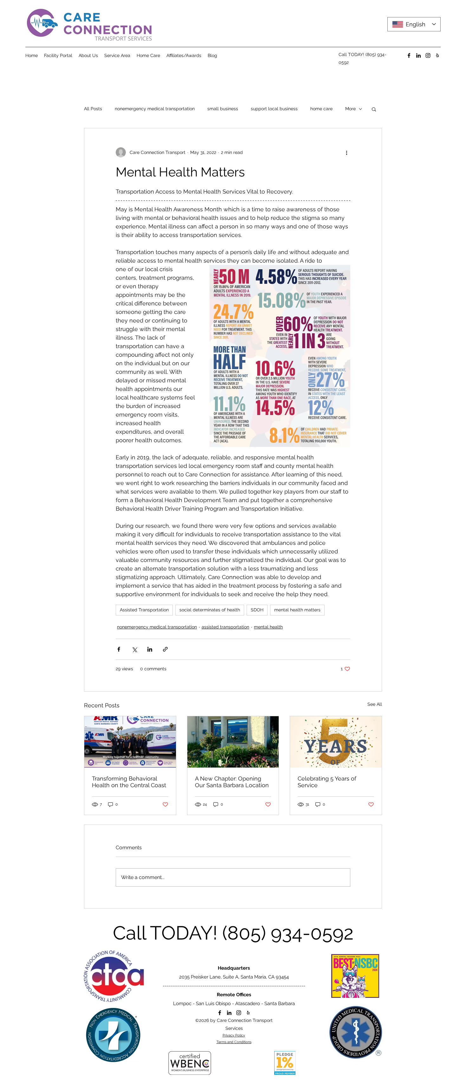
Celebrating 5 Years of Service (327, 781)
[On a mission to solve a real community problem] (336, 742)
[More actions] (346, 152)
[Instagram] (428, 55)
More (350, 108)
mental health (268, 626)
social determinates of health (209, 609)
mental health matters (297, 609)
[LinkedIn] (418, 55)
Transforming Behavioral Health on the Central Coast (129, 781)
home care (321, 108)
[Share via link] (165, 649)
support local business (274, 108)
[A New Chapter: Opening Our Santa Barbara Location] (233, 742)
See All (374, 704)
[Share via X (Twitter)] (134, 649)
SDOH (257, 609)
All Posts (93, 108)
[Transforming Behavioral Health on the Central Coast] (130, 742)
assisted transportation (225, 626)
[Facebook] (409, 55)
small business (222, 108)
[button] (374, 109)
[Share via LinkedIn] (150, 649)
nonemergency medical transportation (155, 108)
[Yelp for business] (437, 55)
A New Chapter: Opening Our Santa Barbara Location (232, 781)
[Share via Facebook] (119, 649)
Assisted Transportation (144, 609)
